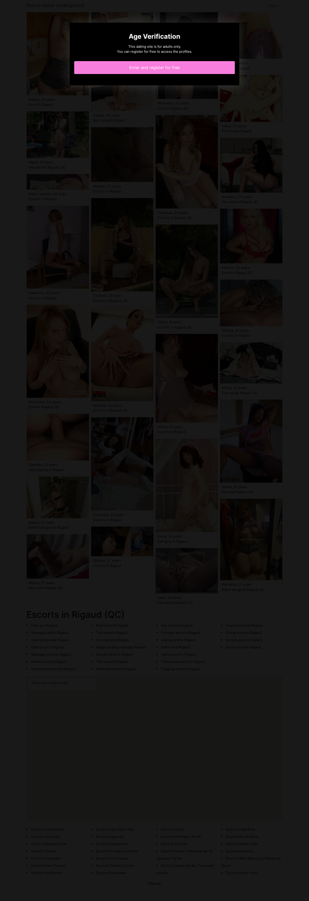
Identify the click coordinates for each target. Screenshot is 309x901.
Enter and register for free (154, 67)
